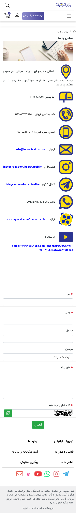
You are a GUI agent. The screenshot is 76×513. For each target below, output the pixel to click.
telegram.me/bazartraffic (23, 184)
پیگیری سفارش (29, 462)
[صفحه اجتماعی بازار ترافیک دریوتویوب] (66, 237)
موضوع (69, 349)
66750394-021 (37, 114)
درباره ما (33, 441)
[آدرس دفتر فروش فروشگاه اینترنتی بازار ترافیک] (66, 71)
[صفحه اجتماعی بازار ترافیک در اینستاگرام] (66, 167)
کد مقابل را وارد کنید (59, 405)
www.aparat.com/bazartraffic (26, 219)
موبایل (69, 331)
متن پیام (65, 367)
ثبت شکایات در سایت (25, 452)
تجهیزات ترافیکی (64, 441)
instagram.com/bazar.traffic (22, 167)
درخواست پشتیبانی (33, 15)
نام (68, 294)
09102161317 (38, 132)
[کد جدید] (8, 413)
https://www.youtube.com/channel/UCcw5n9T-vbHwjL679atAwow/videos (42, 248)
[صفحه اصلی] (74, 32)
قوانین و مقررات (64, 452)
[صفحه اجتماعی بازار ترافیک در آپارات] (66, 219)
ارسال (38, 424)
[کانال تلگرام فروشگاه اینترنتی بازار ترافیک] (66, 184)
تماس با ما (67, 462)
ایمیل (67, 312)
